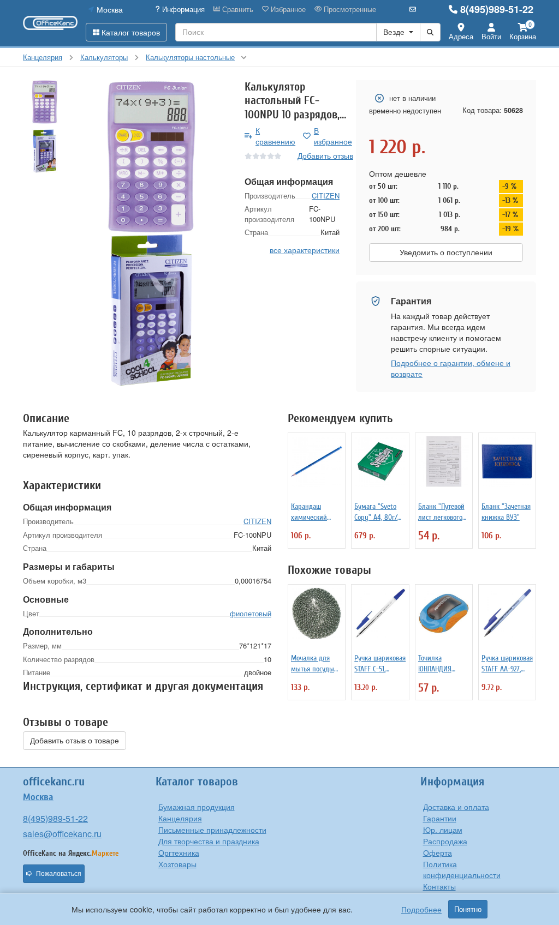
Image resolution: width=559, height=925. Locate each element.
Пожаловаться (58, 874)
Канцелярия (180, 818)
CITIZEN (326, 195)
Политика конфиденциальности (462, 869)
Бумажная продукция (196, 806)
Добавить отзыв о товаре (74, 740)
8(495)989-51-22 (496, 9)
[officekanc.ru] (50, 23)
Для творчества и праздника (208, 841)
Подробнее (421, 909)
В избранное (333, 136)
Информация (182, 9)
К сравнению (275, 136)
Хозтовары (177, 863)
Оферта (437, 852)
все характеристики (305, 249)
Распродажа (445, 841)
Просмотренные (349, 9)
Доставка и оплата (456, 806)
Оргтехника (178, 852)
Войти (491, 36)
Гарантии (439, 818)
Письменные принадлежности (212, 829)
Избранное (287, 9)
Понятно (467, 909)
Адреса (461, 36)
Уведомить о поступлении (446, 252)
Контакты (439, 886)
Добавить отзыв (325, 155)
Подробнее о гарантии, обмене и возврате (450, 368)
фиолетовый (250, 613)
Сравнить (236, 9)
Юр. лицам (442, 829)
